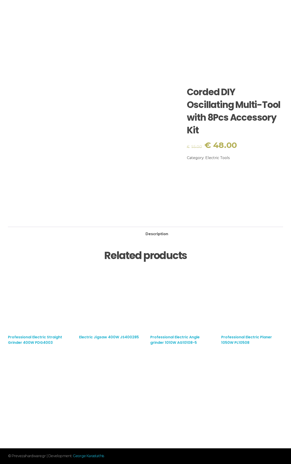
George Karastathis (88, 456)
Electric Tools (217, 158)
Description (157, 234)
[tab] (157, 233)
